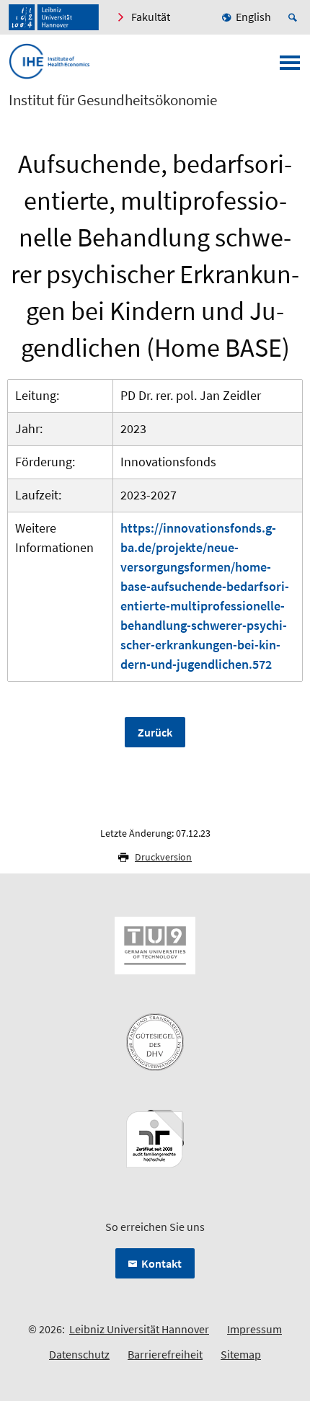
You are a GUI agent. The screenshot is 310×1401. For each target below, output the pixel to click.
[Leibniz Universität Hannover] (54, 17)
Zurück (155, 732)
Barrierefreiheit (165, 1354)
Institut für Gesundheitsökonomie (113, 100)
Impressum (254, 1329)
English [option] (253, 16)
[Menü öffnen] (289, 67)
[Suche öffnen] (294, 17)
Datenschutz (79, 1354)
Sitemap (241, 1354)
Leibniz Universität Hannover (139, 1329)
